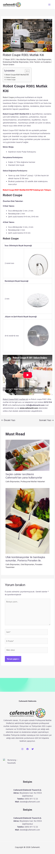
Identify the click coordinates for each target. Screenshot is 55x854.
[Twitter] (33, 749)
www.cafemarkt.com (29, 408)
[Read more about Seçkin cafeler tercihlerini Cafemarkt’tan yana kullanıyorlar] (28, 455)
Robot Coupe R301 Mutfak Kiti (17, 75)
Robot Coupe (10, 77)
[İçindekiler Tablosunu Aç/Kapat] (26, 71)
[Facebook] (27, 749)
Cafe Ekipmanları (44, 59)
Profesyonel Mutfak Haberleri (33, 481)
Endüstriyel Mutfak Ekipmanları (16, 62)
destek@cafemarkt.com (30, 802)
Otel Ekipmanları (27, 564)
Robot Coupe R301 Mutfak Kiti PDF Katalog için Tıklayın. (27, 190)
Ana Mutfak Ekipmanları (26, 59)
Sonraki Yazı (46, 420)
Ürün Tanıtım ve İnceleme (40, 62)
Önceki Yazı (8, 420)
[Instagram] (22, 749)
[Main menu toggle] (49, 4)
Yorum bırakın (8, 64)
